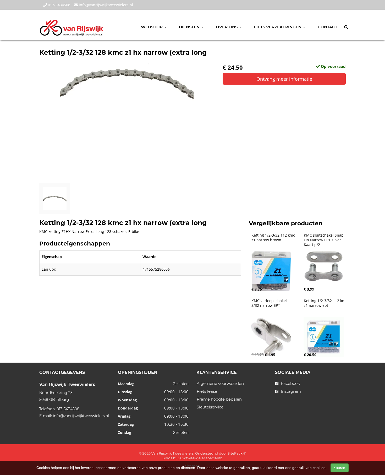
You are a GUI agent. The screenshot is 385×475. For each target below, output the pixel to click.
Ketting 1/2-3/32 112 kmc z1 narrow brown (273, 237)
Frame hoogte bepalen (219, 399)
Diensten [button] (190, 26)
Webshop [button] (152, 26)
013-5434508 (58, 4)
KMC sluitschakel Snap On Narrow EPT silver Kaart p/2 (324, 240)
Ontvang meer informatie (284, 79)
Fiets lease (207, 391)
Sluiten (339, 468)
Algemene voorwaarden (220, 383)
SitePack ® (237, 453)
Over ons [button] (227, 26)
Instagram (290, 391)
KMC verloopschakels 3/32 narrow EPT (270, 303)
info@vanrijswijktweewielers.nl (105, 4)
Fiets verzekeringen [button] (278, 26)
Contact (327, 26)
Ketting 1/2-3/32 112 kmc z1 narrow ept (326, 303)
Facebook (290, 383)
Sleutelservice (210, 407)
